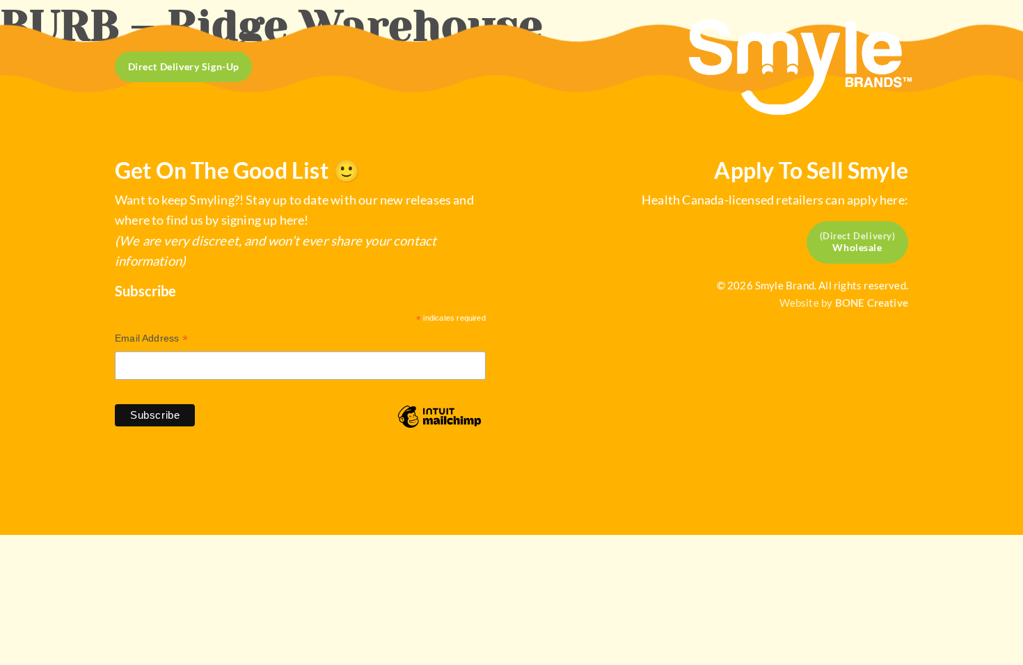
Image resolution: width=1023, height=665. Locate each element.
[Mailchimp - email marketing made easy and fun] (439, 427)
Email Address (151, 340)
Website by (843, 302)
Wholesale (857, 247)
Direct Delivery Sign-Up (183, 67)
